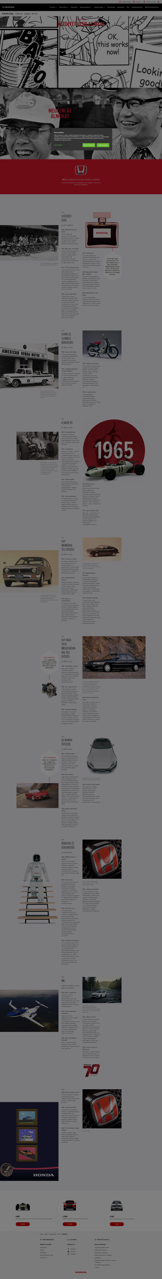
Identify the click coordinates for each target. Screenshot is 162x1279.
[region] (81, 139)
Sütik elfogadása (103, 145)
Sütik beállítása (58, 145)
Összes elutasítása (89, 145)
